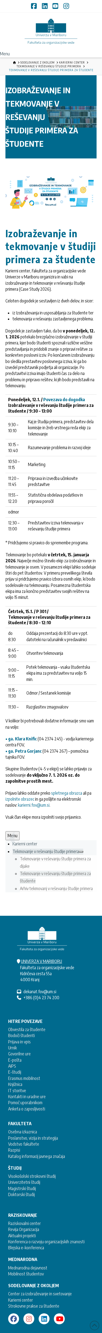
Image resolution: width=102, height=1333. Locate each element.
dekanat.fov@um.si (39, 991)
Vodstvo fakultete (23, 1144)
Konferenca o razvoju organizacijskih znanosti (46, 1241)
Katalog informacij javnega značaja (36, 1156)
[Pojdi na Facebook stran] (13, 1318)
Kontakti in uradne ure (27, 1096)
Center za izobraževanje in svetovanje (40, 1293)
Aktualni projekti (22, 1235)
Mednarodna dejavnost (27, 1268)
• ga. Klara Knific (21, 738)
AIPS (12, 1066)
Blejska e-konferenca (26, 1247)
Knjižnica (15, 1084)
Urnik (12, 1047)
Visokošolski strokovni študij (32, 1176)
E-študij (14, 1072)
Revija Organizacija (23, 1229)
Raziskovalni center (24, 1223)
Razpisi (14, 1150)
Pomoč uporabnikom (25, 1102)
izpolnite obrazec (19, 799)
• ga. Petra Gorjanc (23, 751)
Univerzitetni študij (24, 1182)
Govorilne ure (19, 1053)
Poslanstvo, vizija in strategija (33, 1138)
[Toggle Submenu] (81, 851)
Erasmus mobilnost (24, 1078)
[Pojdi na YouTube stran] (59, 1318)
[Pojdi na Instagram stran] (28, 1318)
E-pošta (14, 1060)
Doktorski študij (21, 1194)
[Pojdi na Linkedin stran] (44, 1318)
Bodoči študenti (21, 1035)
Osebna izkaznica (22, 1131)
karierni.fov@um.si (34, 805)
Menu (5, 53)
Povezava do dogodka (64, 399)
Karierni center (20, 1300)
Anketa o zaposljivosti (26, 1109)
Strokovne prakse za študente (33, 1306)
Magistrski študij (22, 1188)
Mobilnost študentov (26, 1274)
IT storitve (17, 1090)
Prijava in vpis (19, 1041)
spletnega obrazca (66, 793)
